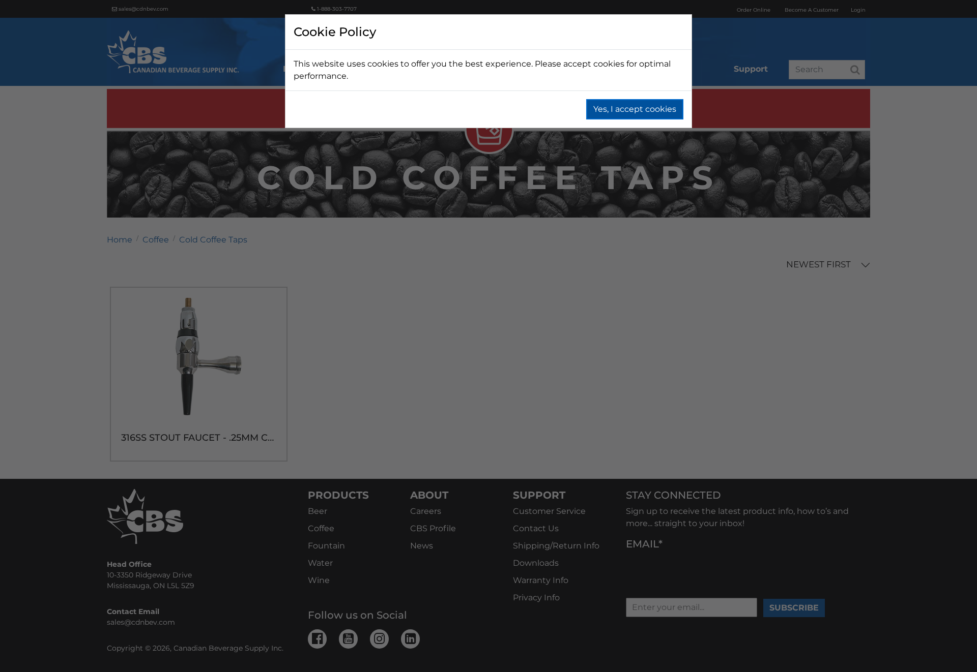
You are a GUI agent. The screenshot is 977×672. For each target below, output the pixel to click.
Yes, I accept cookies (634, 109)
